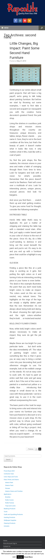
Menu (6, 28)
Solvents (6, 526)
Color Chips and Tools (11, 477)
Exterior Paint (9, 485)
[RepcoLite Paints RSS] (29, 21)
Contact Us (6, 546)
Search (8, 459)
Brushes (7, 497)
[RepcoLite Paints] (22, 8)
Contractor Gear (9, 474)
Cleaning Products (9, 523)
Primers (7, 488)
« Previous (30, 449)
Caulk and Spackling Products (13, 514)
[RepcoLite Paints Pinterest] (25, 21)
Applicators (7, 494)
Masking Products (9, 508)
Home (5, 540)
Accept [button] (20, 557)
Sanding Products (9, 517)
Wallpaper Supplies (10, 520)
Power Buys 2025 (9, 471)
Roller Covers (9, 500)
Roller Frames (9, 503)
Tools (5, 511)
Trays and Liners (10, 506)
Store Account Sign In (10, 543)
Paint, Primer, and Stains (11, 479)
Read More (28, 557)
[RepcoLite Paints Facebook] (16, 21)
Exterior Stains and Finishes (13, 491)
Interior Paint (9, 482)
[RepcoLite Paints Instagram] (20, 21)
